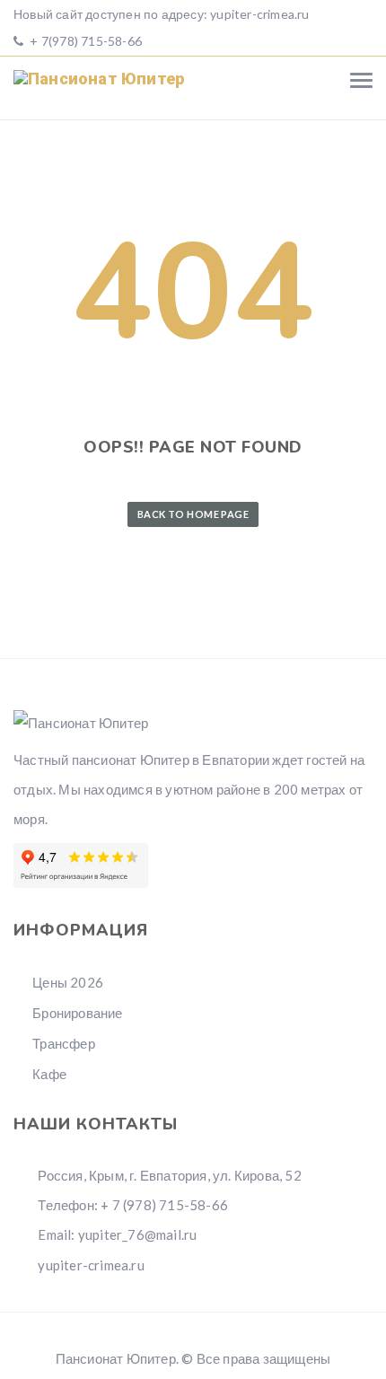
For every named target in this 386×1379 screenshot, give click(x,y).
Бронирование (77, 1013)
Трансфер (63, 1043)
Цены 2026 (67, 982)
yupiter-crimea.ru (259, 14)
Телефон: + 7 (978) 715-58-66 (131, 1205)
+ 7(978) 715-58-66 (84, 40)
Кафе (49, 1074)
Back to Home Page (193, 514)
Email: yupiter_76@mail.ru (116, 1234)
